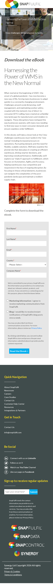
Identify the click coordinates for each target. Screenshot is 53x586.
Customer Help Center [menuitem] (14, 404)
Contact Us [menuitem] (9, 400)
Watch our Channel (23, 467)
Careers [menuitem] (7, 394)
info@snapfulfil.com (12, 432)
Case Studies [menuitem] (10, 397)
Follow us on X (16, 463)
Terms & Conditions (13, 574)
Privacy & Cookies (12, 571)
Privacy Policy (36, 328)
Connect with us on (23, 458)
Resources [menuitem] (9, 407)
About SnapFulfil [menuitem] (11, 387)
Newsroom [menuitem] (9, 390)
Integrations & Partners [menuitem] (14, 410)
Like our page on (22, 472)
